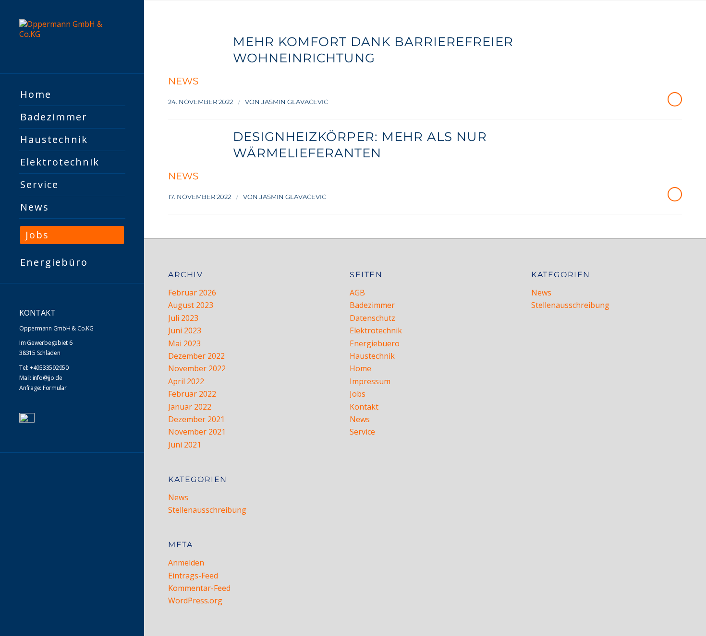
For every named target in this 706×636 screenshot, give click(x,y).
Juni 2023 (184, 330)
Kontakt (364, 406)
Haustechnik (372, 356)
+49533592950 (49, 368)
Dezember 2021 (196, 419)
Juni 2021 (184, 444)
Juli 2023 (183, 318)
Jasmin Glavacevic (294, 102)
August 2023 (190, 305)
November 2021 (197, 431)
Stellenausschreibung (207, 510)
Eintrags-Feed (193, 575)
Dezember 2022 (196, 356)
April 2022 (186, 381)
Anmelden (186, 562)
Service (362, 431)
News (183, 81)
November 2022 (197, 368)
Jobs (357, 394)
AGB (357, 292)
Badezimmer (372, 305)
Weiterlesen (675, 99)
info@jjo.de (47, 378)
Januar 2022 (189, 406)
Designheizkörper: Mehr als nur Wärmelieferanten (360, 145)
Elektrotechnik (376, 330)
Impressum (370, 381)
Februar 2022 (192, 394)
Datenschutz (372, 318)
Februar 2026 (192, 292)
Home (360, 368)
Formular (55, 388)
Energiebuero (375, 343)
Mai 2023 (184, 343)
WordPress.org (195, 600)
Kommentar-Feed (199, 588)
